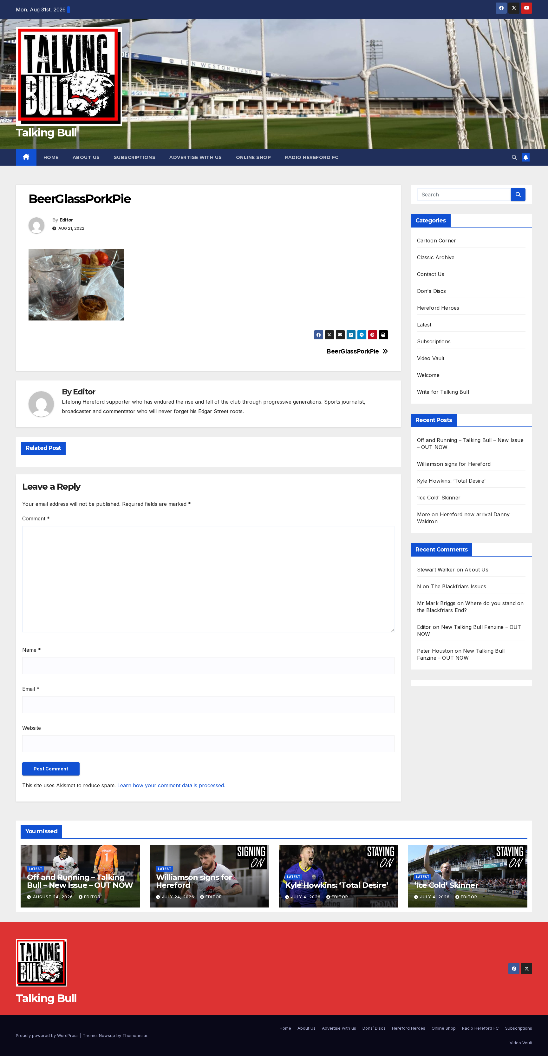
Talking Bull (46, 132)
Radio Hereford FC (312, 157)
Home (51, 157)
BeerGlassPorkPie (353, 351)
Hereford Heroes (438, 308)
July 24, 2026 (179, 896)
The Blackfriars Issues (458, 586)
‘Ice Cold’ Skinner (439, 497)
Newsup (107, 1035)
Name (31, 650)
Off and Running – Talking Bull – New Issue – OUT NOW (80, 881)
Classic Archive (436, 257)
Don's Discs (431, 291)
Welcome (428, 375)
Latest (424, 324)
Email (30, 689)
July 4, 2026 (306, 896)
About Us (86, 157)
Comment (36, 518)
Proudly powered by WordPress (48, 1035)
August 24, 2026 (53, 896)
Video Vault (431, 358)
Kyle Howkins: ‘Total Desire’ (451, 481)
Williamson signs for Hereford (454, 464)
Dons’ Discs (374, 1028)
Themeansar (134, 1035)
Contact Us (431, 274)
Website (31, 728)
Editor (66, 220)
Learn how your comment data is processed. (171, 785)
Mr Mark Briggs (436, 603)
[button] (514, 157)
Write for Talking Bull (443, 392)
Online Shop (253, 157)
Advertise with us (195, 157)
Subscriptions (135, 157)
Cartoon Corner (436, 240)
